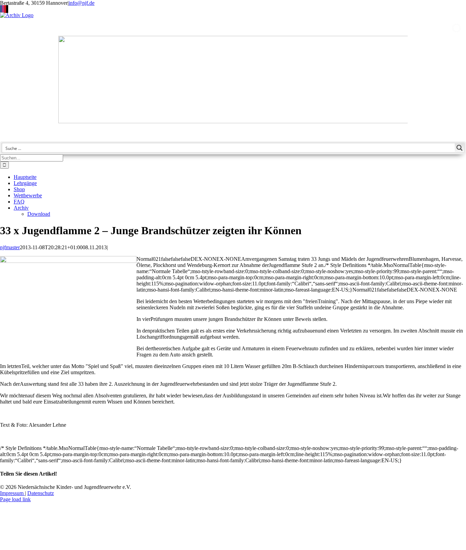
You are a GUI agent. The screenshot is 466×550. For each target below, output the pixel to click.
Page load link (15, 499)
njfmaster (10, 247)
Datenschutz (40, 493)
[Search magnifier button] (459, 148)
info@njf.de (81, 3)
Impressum (12, 493)
